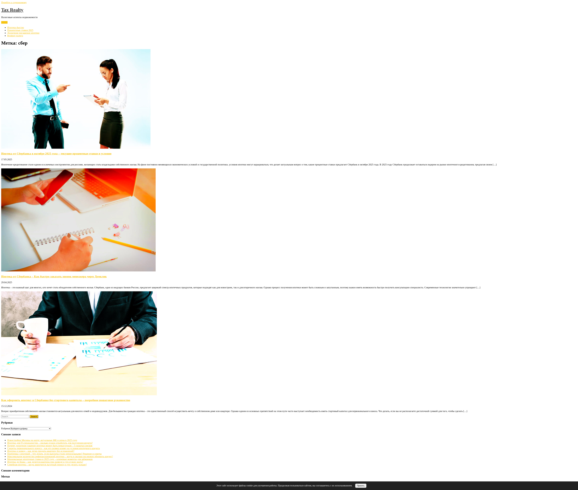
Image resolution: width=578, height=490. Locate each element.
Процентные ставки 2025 (20, 30)
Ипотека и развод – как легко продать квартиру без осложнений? (40, 451)
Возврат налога (15, 35)
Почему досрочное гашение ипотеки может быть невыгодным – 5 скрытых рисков (49, 445)
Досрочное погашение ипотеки (23, 33)
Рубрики (5, 428)
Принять (361, 486)
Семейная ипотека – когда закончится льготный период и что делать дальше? (47, 464)
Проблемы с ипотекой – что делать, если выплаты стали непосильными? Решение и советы (54, 453)
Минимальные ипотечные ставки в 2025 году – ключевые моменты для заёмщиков (50, 459)
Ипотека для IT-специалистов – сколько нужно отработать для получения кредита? (50, 443)
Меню (4, 22)
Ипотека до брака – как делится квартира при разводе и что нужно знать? (45, 462)
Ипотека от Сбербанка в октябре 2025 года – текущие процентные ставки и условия (56, 153)
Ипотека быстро (15, 27)
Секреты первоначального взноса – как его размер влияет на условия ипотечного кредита (53, 448)
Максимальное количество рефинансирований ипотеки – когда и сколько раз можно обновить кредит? (60, 456)
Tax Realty (12, 10)
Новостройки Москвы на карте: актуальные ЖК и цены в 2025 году (42, 440)
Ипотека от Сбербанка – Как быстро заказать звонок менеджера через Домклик (54, 276)
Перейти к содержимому (14, 2)
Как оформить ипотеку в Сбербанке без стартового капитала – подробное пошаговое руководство (65, 400)
